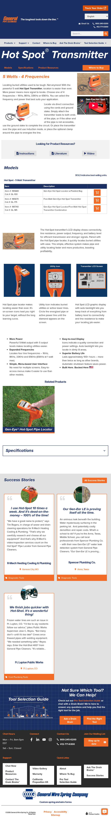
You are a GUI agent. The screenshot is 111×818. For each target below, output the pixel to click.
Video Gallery (39, 768)
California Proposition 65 (40, 781)
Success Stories (95, 775)
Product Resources (10, 773)
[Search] (105, 33)
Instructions (26, 153)
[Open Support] (28, 43)
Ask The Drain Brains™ (94, 769)
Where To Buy (67, 774)
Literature (60, 153)
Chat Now (10, 766)
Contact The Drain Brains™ (12, 781)
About (63, 768)
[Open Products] (15, 43)
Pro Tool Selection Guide (87, 700)
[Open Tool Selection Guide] (106, 43)
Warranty (37, 774)
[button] (97, 192)
